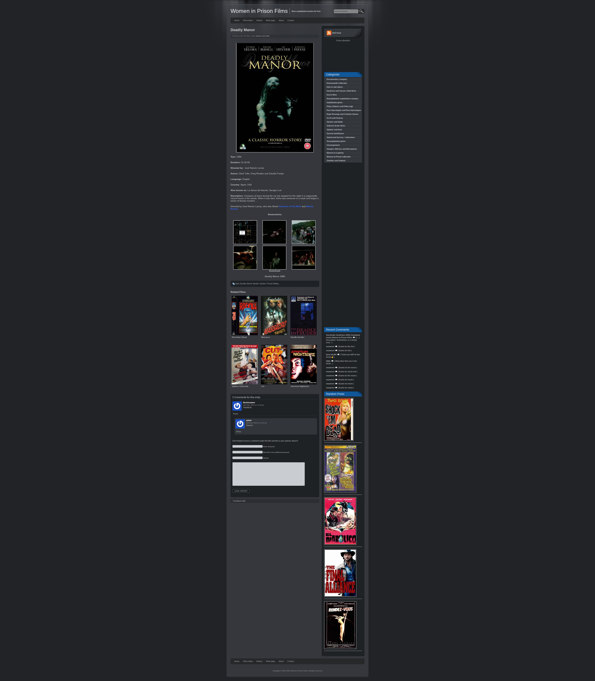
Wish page (270, 20)
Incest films (332, 95)
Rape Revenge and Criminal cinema (342, 114)
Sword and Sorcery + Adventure (341, 137)
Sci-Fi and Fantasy (335, 118)
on (255, 405)
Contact (290, 20)
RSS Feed (336, 33)
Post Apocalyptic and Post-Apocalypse (344, 110)
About (281, 20)
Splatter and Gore (334, 130)
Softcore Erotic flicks (336, 126)
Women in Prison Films (259, 11)
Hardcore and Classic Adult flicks (341, 91)
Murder (256, 284)
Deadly (243, 284)
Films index (248, 20)
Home (236, 20)
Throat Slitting (273, 284)
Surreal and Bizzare (335, 133)
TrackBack (239, 501)
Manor (249, 284)
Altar (237, 284)
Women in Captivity (335, 153)
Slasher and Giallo (262, 36)
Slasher (263, 284)
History (259, 20)
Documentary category (337, 79)
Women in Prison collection (338, 157)
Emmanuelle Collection (337, 83)
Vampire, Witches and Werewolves (342, 149)
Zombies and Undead (336, 161)
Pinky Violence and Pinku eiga (340, 106)
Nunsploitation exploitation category (342, 99)
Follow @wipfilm (343, 41)
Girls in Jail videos (335, 87)
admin (248, 420)
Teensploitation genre (336, 141)
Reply (235, 414)
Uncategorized (333, 145)
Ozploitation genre (335, 102)
